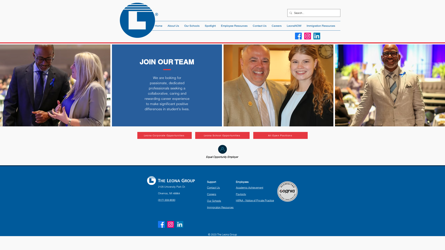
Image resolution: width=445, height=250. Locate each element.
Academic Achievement (249, 187)
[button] (234, 25)
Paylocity (241, 194)
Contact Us (213, 187)
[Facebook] (298, 36)
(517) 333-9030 (166, 200)
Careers (211, 194)
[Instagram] (307, 36)
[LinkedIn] (316, 36)
